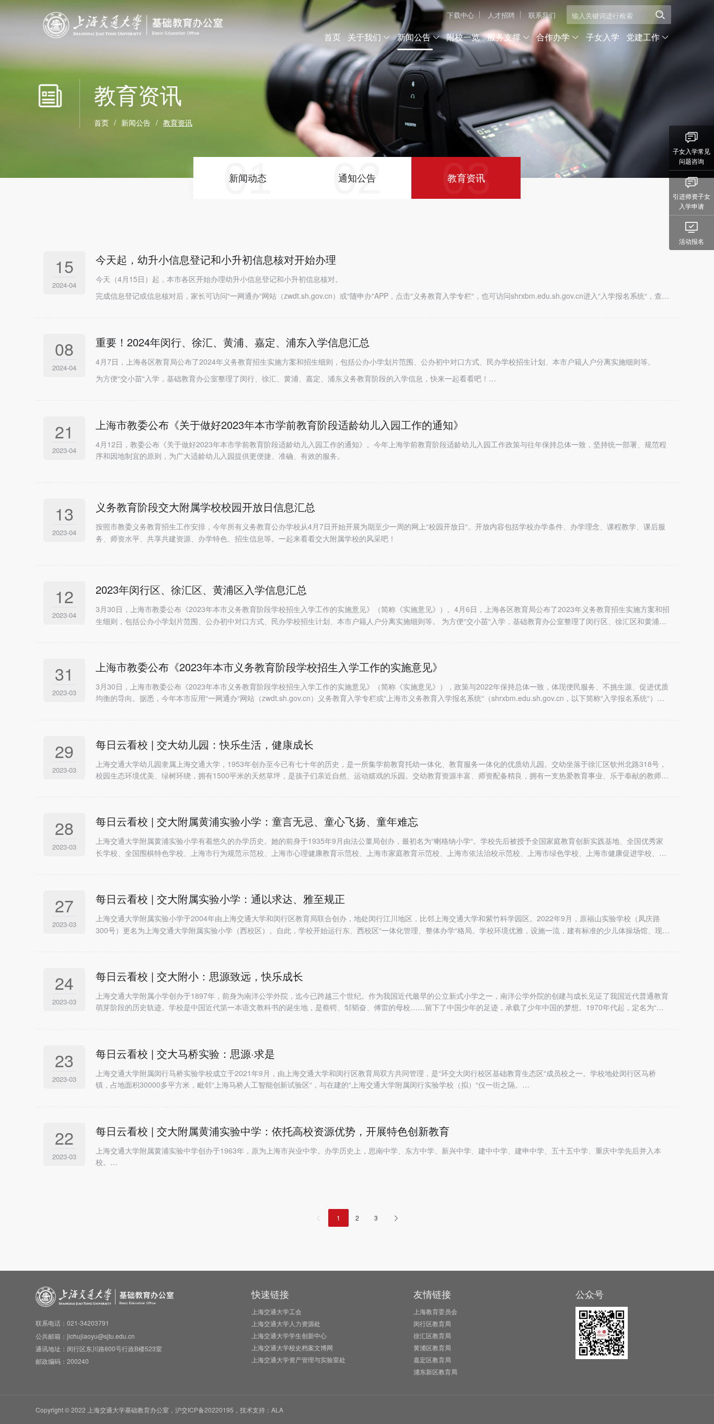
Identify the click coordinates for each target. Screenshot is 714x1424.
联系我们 (542, 15)
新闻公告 (136, 122)
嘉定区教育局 (432, 1359)
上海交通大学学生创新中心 (289, 1335)
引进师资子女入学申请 (691, 200)
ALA (277, 1409)
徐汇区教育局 (432, 1335)
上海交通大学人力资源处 (285, 1323)
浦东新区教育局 (435, 1371)
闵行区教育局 (432, 1323)
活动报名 (691, 240)
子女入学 (602, 37)
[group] (248, 178)
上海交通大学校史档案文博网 (292, 1347)
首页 (332, 37)
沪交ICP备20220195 (204, 1409)
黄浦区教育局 (432, 1347)
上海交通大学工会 (276, 1311)
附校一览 (463, 37)
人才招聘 (501, 15)
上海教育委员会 (435, 1311)
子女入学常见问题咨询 (691, 155)
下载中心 (460, 15)
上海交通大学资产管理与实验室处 (298, 1359)
